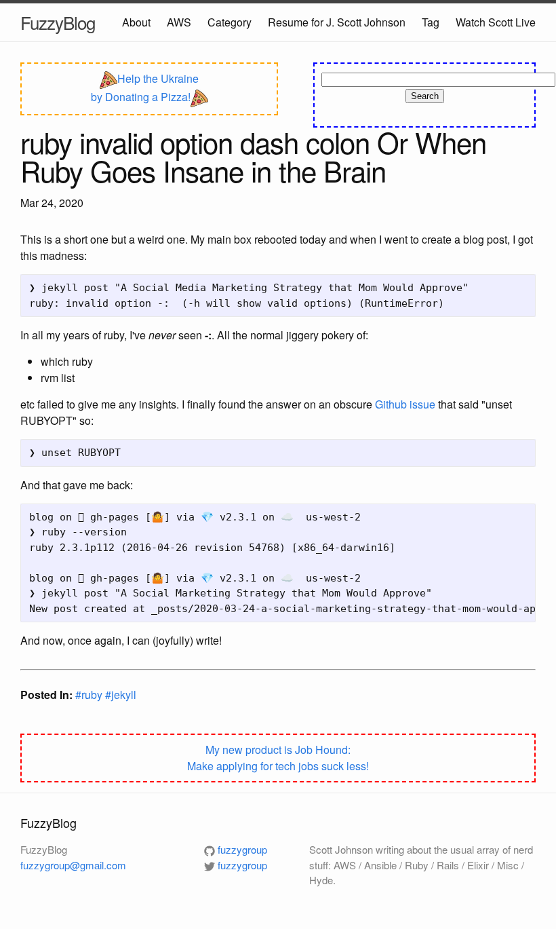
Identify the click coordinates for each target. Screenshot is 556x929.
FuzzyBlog (57, 22)
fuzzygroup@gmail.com (73, 865)
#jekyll (120, 694)
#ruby (90, 694)
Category (229, 22)
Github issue (405, 404)
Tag (430, 22)
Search (425, 96)
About (136, 22)
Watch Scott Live (496, 22)
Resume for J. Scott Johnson (336, 22)
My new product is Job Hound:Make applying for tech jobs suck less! (278, 758)
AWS (179, 22)
